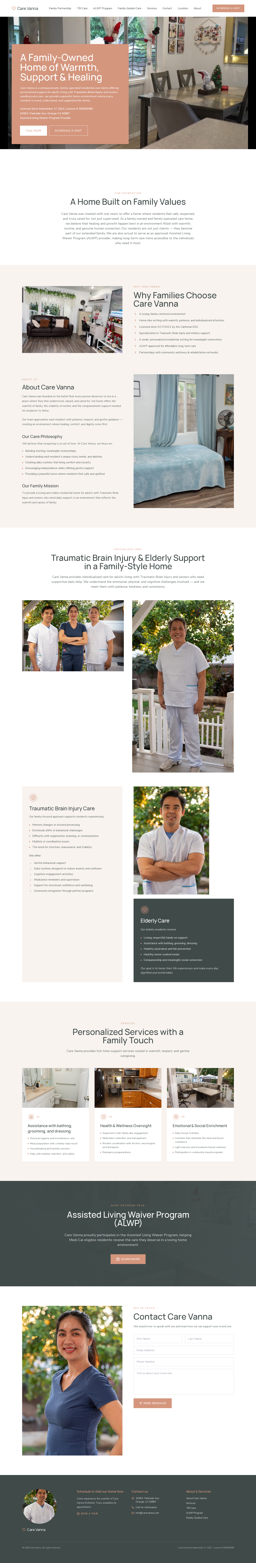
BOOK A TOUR (89, 1513)
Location (183, 8)
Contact (167, 8)
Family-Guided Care (129, 8)
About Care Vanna (196, 1498)
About (197, 8)
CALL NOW (33, 131)
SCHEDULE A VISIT (228, 8)
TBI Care (82, 8)
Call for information (146, 1507)
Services (152, 8)
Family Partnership (60, 8)
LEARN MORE (130, 1259)
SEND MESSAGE (154, 1403)
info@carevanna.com (147, 1513)
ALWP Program (102, 8)
